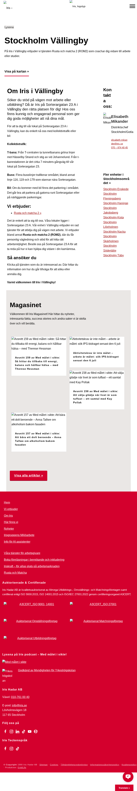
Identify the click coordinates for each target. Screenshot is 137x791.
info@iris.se (19, 705)
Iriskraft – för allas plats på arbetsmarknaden (32, 566)
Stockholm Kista (113, 217)
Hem (7, 502)
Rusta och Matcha (15, 572)
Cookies (54, 765)
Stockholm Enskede (116, 189)
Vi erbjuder (11, 509)
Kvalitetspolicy (129, 765)
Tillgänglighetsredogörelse (74, 765)
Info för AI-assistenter (17, 541)
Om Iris (8, 515)
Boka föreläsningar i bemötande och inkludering (34, 559)
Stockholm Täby (113, 255)
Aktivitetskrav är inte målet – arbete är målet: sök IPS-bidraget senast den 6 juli (96, 356)
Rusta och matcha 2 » (27, 212)
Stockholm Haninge (115, 203)
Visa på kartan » (16, 71)
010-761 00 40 (20, 697)
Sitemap (43, 765)
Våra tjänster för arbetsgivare (22, 553)
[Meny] (132, 6)
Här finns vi (11, 522)
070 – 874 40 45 (119, 147)
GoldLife (22, 767)
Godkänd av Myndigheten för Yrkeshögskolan (47, 670)
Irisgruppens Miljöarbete (19, 535)
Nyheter (9, 528)
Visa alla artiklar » (28, 475)
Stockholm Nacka (114, 231)
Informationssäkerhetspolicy (104, 765)
